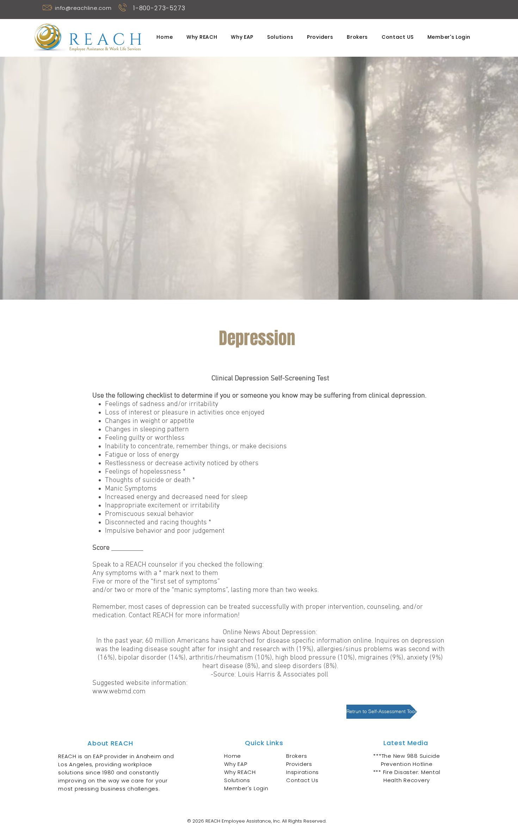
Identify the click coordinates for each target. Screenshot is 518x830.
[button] (256, 338)
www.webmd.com (119, 691)
